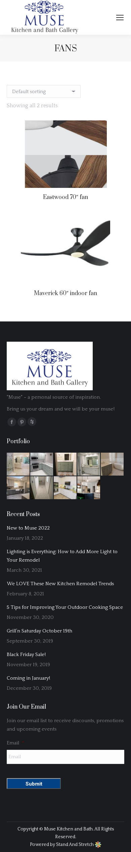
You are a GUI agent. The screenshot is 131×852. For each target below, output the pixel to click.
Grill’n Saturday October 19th (39, 631)
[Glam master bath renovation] (18, 464)
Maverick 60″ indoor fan (65, 293)
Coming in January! (28, 678)
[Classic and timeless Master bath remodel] (112, 464)
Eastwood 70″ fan (65, 197)
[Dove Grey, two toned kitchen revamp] (18, 488)
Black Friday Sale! (26, 654)
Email (15, 743)
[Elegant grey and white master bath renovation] (89, 464)
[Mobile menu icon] (120, 17)
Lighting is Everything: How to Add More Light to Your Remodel (62, 556)
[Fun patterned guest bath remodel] (65, 464)
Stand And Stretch (75, 844)
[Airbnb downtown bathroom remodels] (42, 488)
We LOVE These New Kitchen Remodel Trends (60, 584)
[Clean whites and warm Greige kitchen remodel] (65, 488)
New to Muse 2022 (28, 528)
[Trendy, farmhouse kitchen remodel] (89, 488)
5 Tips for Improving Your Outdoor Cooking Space (65, 607)
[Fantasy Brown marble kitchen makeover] (42, 464)
